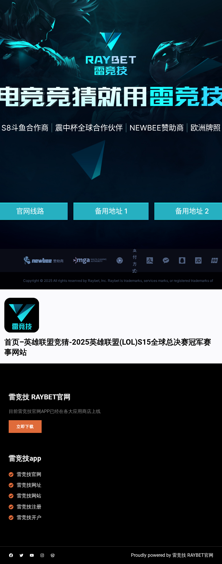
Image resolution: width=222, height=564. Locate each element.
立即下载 (25, 426)
